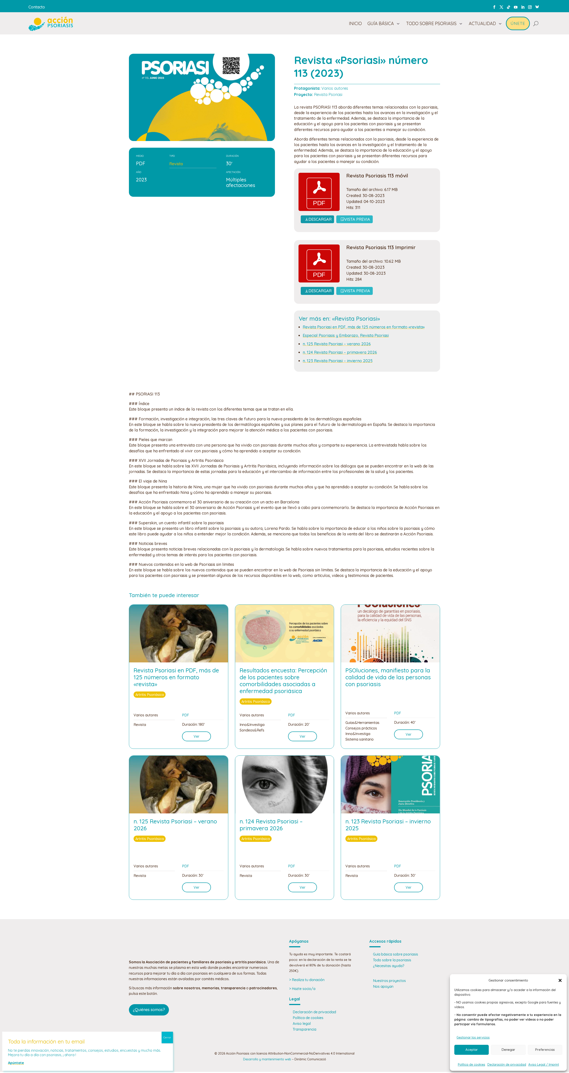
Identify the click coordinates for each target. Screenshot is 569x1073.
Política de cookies (471, 1065)
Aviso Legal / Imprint (543, 1065)
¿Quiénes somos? (149, 1009)
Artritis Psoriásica (149, 694)
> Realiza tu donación (307, 980)
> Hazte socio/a (302, 988)
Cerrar (167, 1037)
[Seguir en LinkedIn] (522, 7)
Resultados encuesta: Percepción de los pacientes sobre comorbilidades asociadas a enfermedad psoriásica (283, 681)
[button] (560, 980)
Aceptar (471, 1049)
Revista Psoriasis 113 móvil (377, 176)
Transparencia (304, 1029)
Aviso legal (302, 1023)
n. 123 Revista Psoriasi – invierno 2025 (338, 360)
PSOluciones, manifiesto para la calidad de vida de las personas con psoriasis (388, 677)
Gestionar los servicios (473, 1037)
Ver (196, 736)
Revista (176, 163)
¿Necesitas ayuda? (388, 966)
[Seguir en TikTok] (508, 7)
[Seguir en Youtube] (515, 7)
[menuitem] (355, 23)
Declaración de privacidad (506, 1065)
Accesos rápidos (385, 941)
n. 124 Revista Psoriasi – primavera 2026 (340, 352)
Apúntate (16, 1063)
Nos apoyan (383, 986)
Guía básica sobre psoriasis (395, 954)
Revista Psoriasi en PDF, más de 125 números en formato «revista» (364, 327)
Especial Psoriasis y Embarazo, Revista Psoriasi (346, 335)
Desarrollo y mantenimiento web (267, 1059)
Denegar (508, 1049)
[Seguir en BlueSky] (537, 6)
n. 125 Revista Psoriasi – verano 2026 (337, 343)
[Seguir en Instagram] (529, 7)
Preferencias (545, 1049)
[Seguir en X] (501, 7)
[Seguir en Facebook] (494, 7)
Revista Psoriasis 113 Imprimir (381, 247)
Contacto (36, 7)
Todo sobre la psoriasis (392, 960)
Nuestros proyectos (389, 980)
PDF (185, 715)
